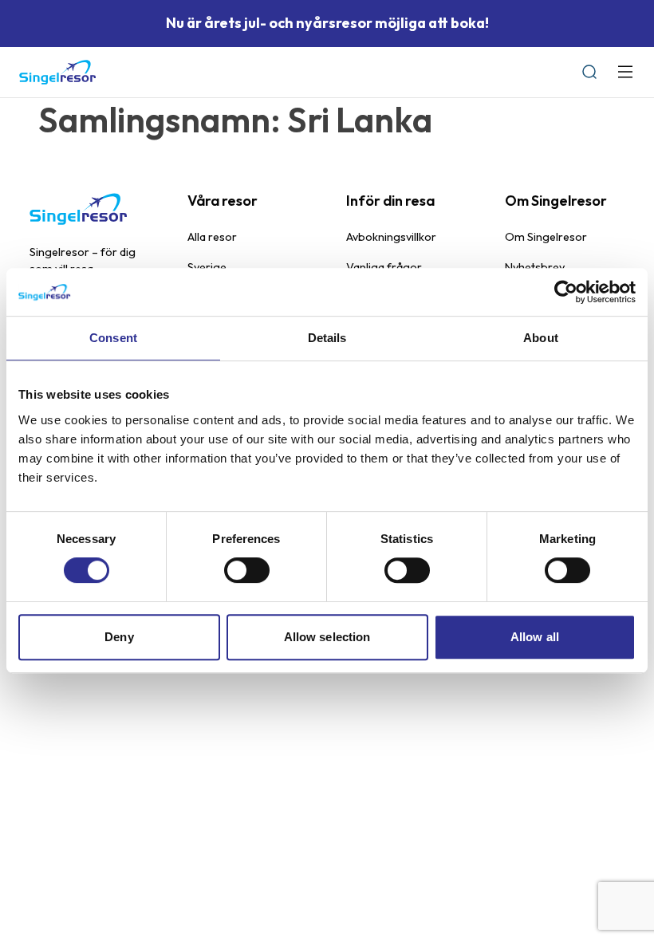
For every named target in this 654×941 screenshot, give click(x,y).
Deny (118, 637)
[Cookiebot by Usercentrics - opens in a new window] (566, 292)
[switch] (247, 570)
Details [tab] (327, 338)
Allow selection (327, 637)
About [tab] (540, 338)
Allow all (534, 637)
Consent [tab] (113, 338)
